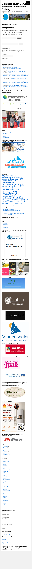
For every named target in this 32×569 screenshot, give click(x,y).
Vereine (7, 202)
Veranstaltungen (6, 137)
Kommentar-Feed (6, 226)
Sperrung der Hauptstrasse (13, 67)
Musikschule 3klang (17, 189)
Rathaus (13, 193)
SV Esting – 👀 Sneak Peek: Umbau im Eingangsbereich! (13, 213)
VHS (5, 205)
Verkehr (18, 203)
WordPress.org (5, 227)
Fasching (4, 464)
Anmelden (5, 223)
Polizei (4, 134)
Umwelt (24, 199)
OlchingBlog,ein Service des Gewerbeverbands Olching (15, 6)
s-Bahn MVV (8, 194)
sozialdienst (7, 198)
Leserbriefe (18, 188)
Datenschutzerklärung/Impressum (9, 132)
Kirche (18, 186)
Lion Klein (5, 65)
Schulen (19, 195)
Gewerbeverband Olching (12, 184)
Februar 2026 (5, 454)
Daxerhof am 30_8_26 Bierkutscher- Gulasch (11, 214)
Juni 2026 (4, 449)
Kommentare (4, 188)
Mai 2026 (4, 450)
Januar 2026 (5, 455)
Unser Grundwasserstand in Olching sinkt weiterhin (17, 71)
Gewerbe (8, 182)
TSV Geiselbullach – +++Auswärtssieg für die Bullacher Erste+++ (15, 212)
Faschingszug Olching (6, 534)
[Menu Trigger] (28, 3)
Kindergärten (7, 186)
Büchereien (19, 177)
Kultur (11, 188)
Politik (18, 191)
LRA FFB (7, 189)
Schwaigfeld (5, 196)
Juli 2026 (4, 447)
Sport (18, 197)
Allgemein (9, 175)
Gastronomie (10, 180)
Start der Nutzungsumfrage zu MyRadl (14, 68)
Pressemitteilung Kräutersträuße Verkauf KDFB (12, 210)
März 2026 (5, 453)
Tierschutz (15, 199)
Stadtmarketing (6, 199)
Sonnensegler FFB (14, 196)
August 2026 (5, 446)
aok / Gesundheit (9, 177)
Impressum (5, 133)
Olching (7, 191)
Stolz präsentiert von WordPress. (9, 549)
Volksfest (12, 205)
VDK (4, 499)
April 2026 (5, 451)
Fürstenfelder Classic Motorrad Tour (9, 209)
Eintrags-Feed (5, 224)
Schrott (9, 65)
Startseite (4, 136)
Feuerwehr (16, 179)
